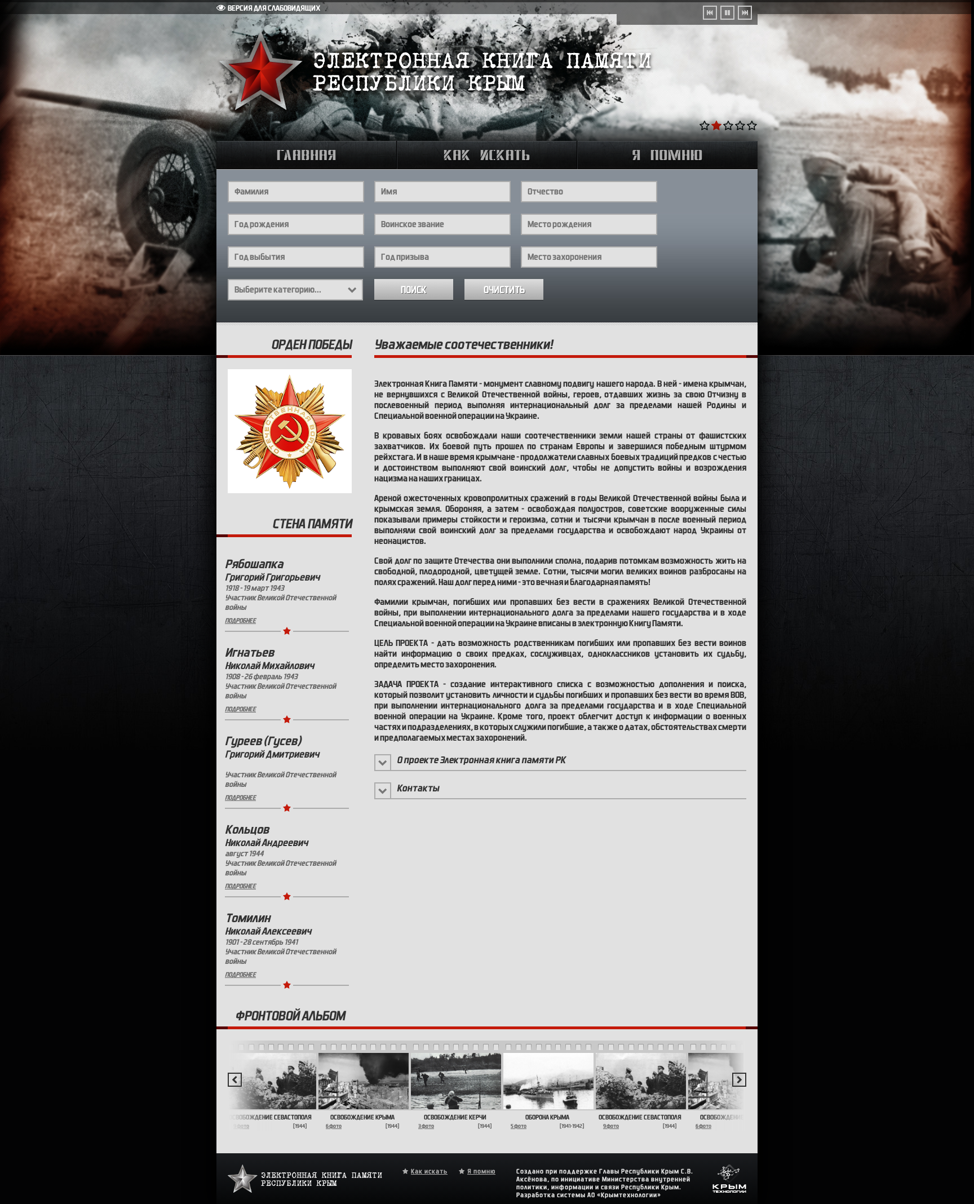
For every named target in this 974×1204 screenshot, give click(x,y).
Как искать (429, 1171)
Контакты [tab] (418, 788)
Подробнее (240, 621)
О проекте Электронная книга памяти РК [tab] (481, 760)
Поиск (414, 290)
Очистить (504, 290)
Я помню (481, 1171)
